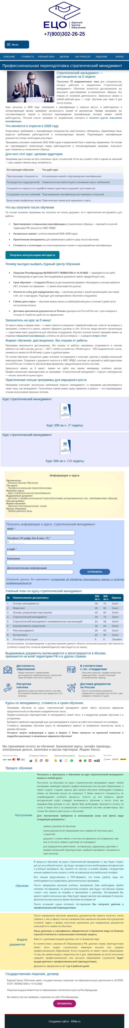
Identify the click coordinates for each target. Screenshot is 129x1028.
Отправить (94, 571)
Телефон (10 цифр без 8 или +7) (28, 538)
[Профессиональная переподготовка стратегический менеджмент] (65, 418)
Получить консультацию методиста (32, 255)
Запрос (119, 56)
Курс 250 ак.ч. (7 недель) (65, 425)
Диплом (64, 56)
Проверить (64, 1003)
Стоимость (27, 56)
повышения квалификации (30, 335)
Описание (9, 56)
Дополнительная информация (27, 568)
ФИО (10, 529)
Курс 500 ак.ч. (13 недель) (65, 460)
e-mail (11, 549)
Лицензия (101, 56)
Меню (15, 44)
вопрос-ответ (100, 335)
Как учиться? (83, 56)
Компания (13, 558)
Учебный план (46, 56)
